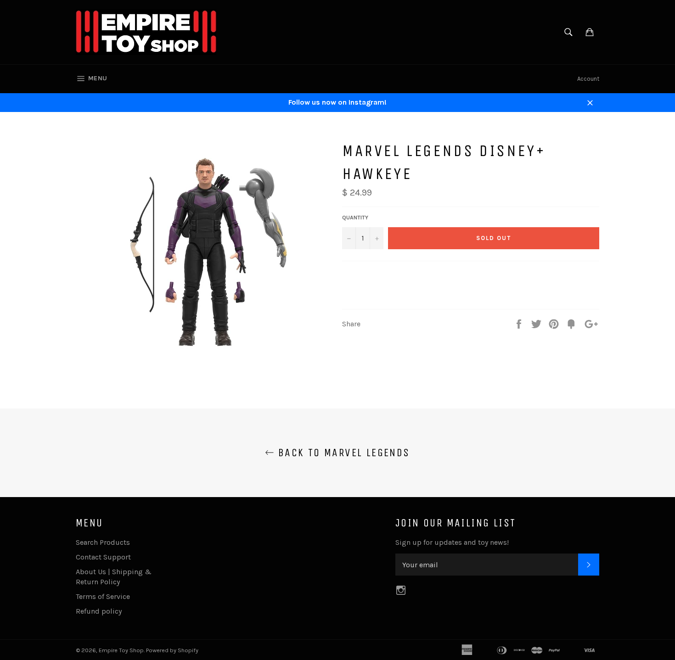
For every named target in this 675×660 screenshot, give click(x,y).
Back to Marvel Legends (342, 452)
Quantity (355, 217)
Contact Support (103, 557)
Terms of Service (103, 596)
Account (588, 78)
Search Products (103, 542)
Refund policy (99, 611)
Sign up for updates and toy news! (452, 542)
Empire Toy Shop (121, 650)
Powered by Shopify (172, 650)
